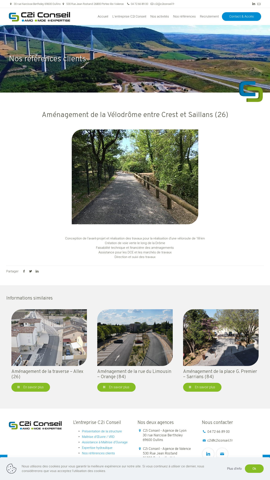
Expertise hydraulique (97, 448)
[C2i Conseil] (39, 16)
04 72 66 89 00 (139, 3)
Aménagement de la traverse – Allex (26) (47, 374)
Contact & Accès (241, 16)
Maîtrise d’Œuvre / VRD (98, 437)
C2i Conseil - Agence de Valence (167, 453)
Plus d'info (234, 469)
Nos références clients (98, 453)
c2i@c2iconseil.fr (164, 3)
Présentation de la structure (102, 431)
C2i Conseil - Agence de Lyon (164, 435)
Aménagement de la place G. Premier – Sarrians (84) (220, 374)
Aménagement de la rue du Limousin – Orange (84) (134, 374)
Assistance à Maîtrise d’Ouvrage (105, 442)
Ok (254, 469)
